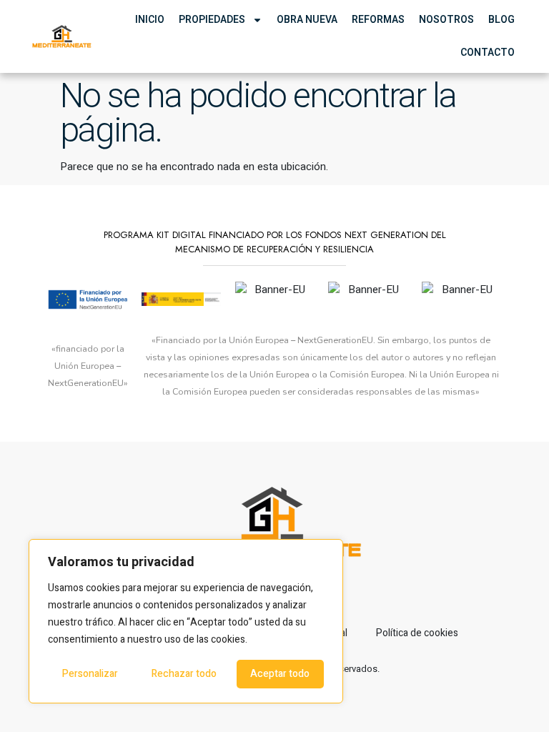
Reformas (378, 19)
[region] (186, 621)
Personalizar (90, 673)
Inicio (149, 19)
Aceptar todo (280, 673)
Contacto (487, 52)
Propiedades (212, 19)
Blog (501, 19)
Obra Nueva (307, 19)
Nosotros (446, 19)
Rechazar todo (184, 673)
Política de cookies (417, 632)
